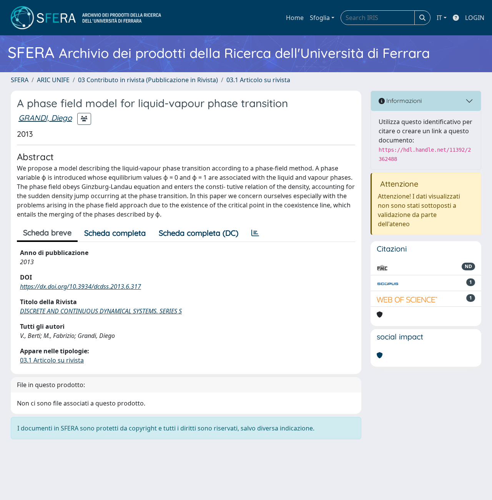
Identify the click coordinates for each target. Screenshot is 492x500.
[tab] (255, 233)
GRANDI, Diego (45, 118)
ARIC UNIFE (53, 80)
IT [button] (439, 17)
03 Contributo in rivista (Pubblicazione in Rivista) (148, 80)
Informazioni (403, 100)
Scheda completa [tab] (115, 233)
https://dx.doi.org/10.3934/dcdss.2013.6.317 (80, 286)
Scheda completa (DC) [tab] (198, 233)
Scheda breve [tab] (47, 232)
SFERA (19, 80)
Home (295, 17)
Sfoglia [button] (320, 17)
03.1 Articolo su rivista (258, 80)
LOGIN (474, 17)
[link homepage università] (86, 18)
